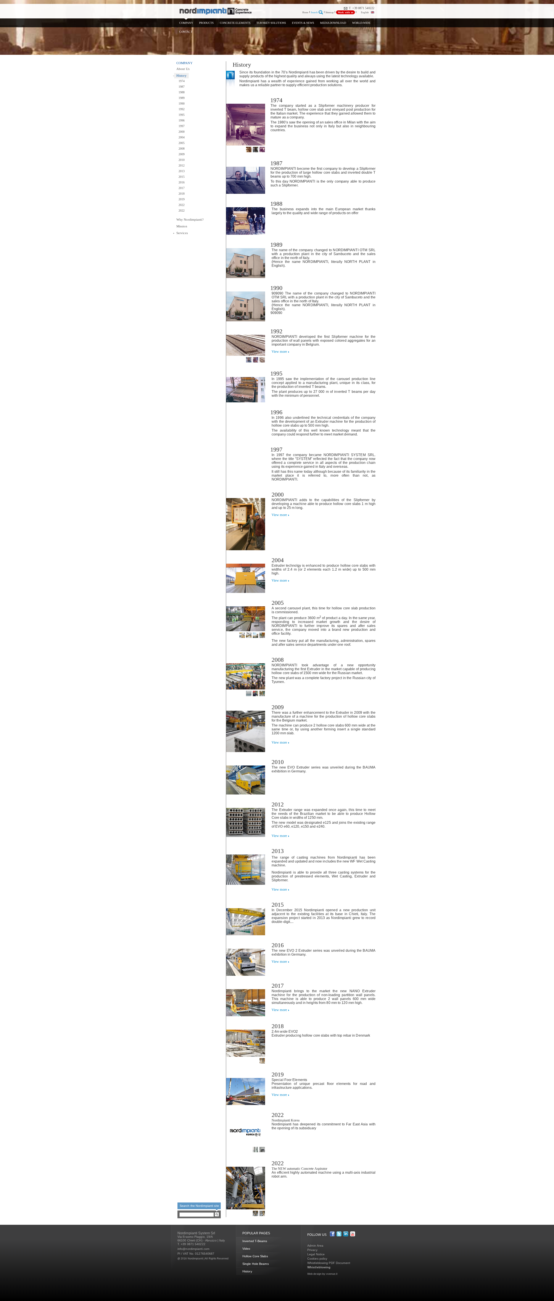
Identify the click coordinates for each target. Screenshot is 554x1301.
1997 (182, 126)
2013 (182, 171)
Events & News (303, 22)
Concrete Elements (235, 22)
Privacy (312, 1250)
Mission (181, 226)
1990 (182, 103)
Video (246, 1248)
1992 (182, 109)
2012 (182, 165)
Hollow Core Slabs (255, 1256)
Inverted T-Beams (254, 1241)
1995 (182, 115)
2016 (182, 182)
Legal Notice (316, 1254)
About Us (183, 69)
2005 (182, 143)
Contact (185, 31)
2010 (182, 160)
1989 (182, 98)
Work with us (345, 12)
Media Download (333, 22)
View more (279, 351)
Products (206, 22)
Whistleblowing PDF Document (328, 1263)
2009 (182, 154)
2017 (182, 188)
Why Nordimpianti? (190, 219)
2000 (182, 131)
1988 (182, 92)
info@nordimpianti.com (193, 1249)
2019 (182, 199)
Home (305, 12)
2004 (182, 137)
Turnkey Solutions (271, 22)
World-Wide (361, 22)
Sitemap (329, 12)
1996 (182, 120)
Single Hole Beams (255, 1263)
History (181, 75)
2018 (182, 193)
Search (314, 12)
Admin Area (315, 1245)
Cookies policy (317, 1258)
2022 (182, 205)
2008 (182, 148)
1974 (182, 81)
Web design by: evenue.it (322, 1273)
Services (182, 233)
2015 (182, 176)
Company (186, 22)
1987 (182, 86)
